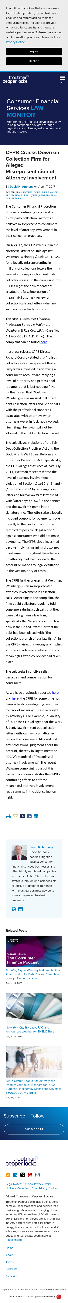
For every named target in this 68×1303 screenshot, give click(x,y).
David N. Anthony (21, 187)
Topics (10, 1262)
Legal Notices (14, 1184)
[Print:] (8, 816)
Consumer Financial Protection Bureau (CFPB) (33, 194)
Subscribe (12, 1276)
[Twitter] (22, 1175)
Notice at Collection (17, 1188)
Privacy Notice (15, 42)
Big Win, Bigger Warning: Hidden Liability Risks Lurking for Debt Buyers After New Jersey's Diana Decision (33, 974)
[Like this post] (29, 816)
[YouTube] (30, 1175)
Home (9, 1248)
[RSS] (8, 1175)
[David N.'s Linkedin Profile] (20, 909)
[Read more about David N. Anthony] (14, 909)
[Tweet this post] (22, 816)
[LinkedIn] (15, 1175)
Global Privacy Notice (38, 1184)
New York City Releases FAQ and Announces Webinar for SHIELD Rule (30, 1029)
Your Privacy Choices (45, 1188)
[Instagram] (37, 1175)
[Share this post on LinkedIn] (36, 816)
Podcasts (11, 1269)
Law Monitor (33, 108)
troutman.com (14, 1240)
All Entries (25, 192)
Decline (34, 61)
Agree (34, 51)
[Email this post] (15, 816)
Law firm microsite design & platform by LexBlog (31, 1296)
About (9, 1255)
